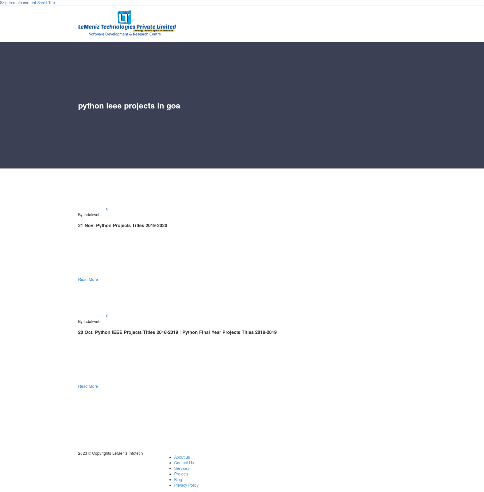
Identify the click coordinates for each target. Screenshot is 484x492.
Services (181, 468)
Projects (181, 474)
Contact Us (184, 462)
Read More (88, 279)
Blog (178, 479)
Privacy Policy (186, 485)
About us (182, 457)
